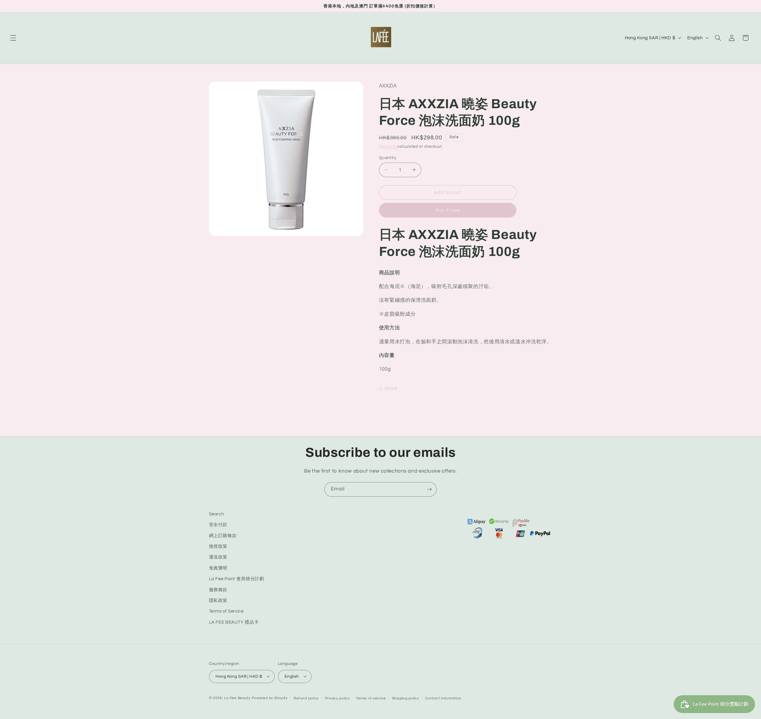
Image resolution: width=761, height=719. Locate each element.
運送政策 (218, 557)
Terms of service (371, 698)
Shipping (387, 146)
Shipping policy (405, 698)
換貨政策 (218, 546)
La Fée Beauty (237, 697)
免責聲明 (218, 568)
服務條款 (218, 590)
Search (216, 514)
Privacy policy (337, 698)
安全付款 (218, 525)
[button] (13, 38)
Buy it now (447, 209)
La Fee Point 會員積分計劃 (236, 579)
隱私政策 (218, 600)
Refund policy (306, 698)
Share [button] (391, 388)
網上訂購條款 (223, 536)
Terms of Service (226, 611)
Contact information (443, 698)
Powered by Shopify (270, 697)
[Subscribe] (429, 489)
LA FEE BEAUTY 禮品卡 (234, 622)
